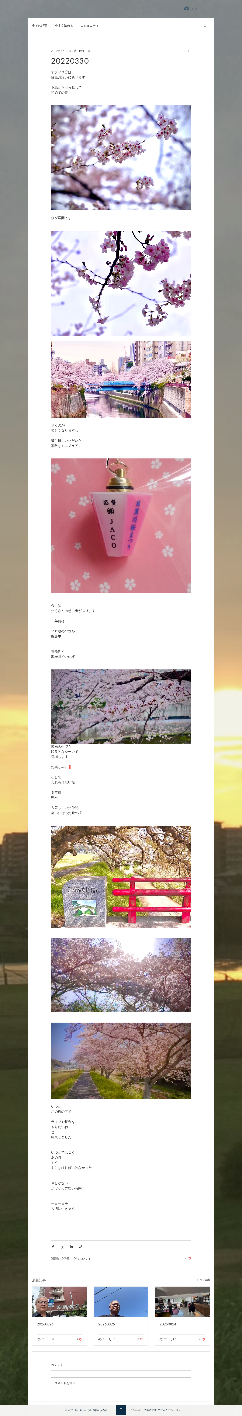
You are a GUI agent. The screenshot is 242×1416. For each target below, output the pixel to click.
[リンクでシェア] (80, 1246)
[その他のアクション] (188, 50)
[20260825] (121, 1302)
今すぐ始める (64, 25)
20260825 (106, 1324)
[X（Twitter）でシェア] (62, 1246)
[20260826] (59, 1302)
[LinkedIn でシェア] (71, 1246)
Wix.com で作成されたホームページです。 (156, 1409)
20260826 (45, 1324)
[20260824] (182, 1302)
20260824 (168, 1324)
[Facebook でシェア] (53, 1246)
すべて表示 (203, 1279)
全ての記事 (39, 25)
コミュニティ (90, 25)
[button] (205, 25)
